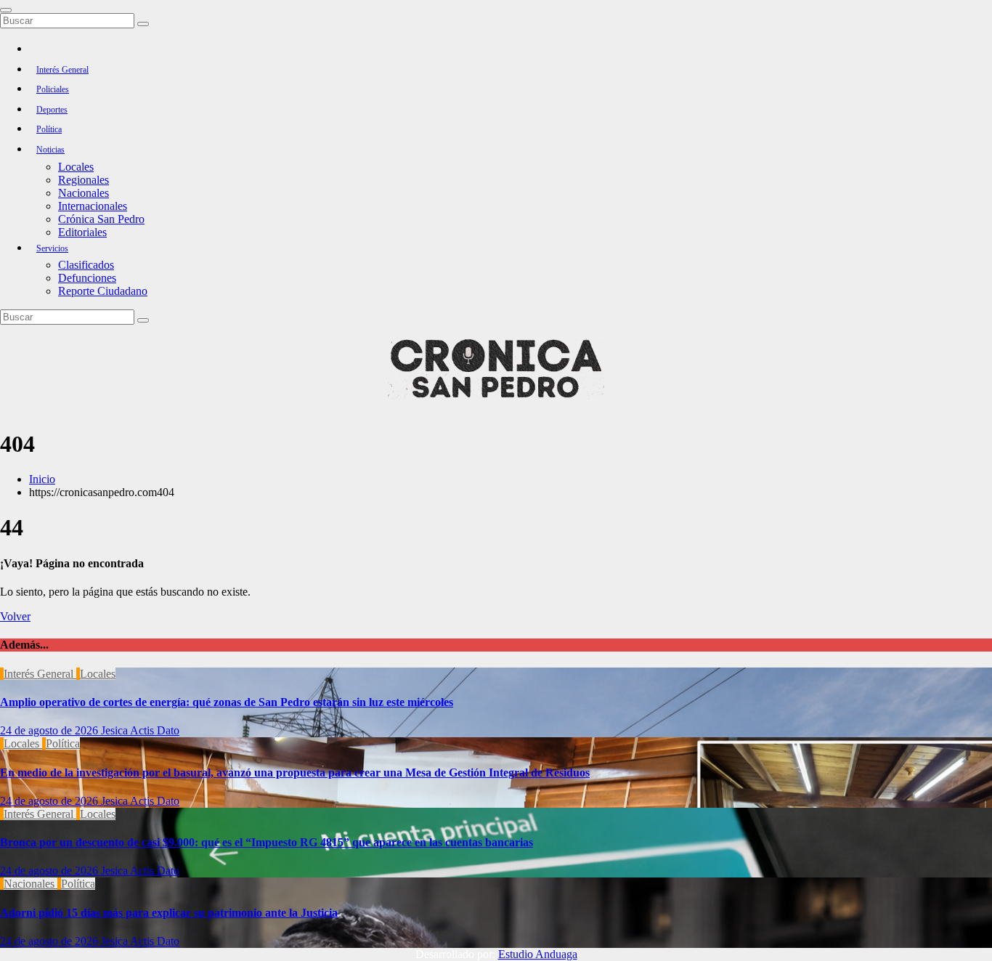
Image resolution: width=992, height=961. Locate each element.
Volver (15, 616)
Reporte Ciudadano (102, 291)
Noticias (50, 150)
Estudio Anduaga (537, 954)
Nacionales (83, 193)
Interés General (62, 70)
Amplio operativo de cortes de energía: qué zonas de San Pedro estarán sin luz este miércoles (226, 702)
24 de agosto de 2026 (50, 730)
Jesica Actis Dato (140, 730)
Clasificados (86, 265)
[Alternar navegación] (6, 10)
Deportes (52, 110)
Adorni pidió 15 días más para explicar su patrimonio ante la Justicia (169, 913)
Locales (76, 167)
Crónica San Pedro (101, 219)
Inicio (42, 479)
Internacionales (92, 206)
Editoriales (82, 232)
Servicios (52, 248)
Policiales (52, 89)
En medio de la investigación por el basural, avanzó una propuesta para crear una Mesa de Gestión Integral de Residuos (295, 772)
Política (49, 129)
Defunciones (87, 278)
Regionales (83, 180)
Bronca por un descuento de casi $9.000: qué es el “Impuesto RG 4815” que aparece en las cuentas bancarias (266, 842)
